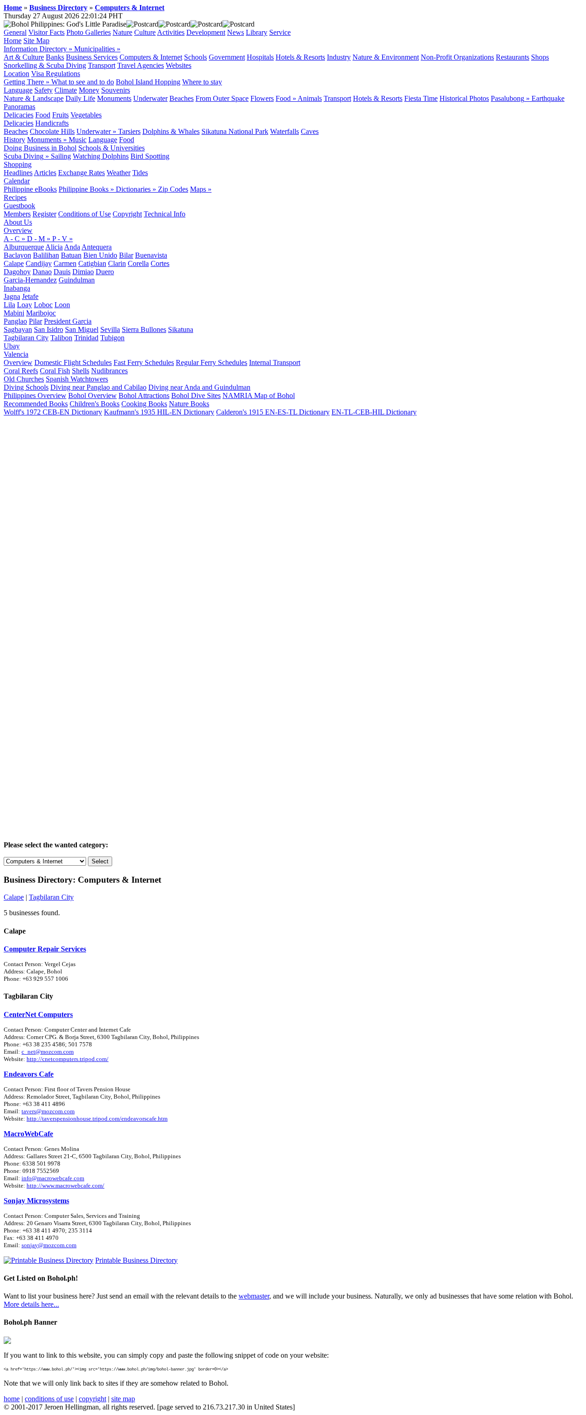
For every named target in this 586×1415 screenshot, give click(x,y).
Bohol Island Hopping (148, 82)
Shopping (18, 164)
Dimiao (83, 272)
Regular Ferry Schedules (211, 362)
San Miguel (81, 329)
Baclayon (17, 255)
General (15, 32)
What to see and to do (82, 82)
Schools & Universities (111, 148)
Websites (178, 65)
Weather (118, 173)
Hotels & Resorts (300, 57)
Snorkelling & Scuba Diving (45, 65)
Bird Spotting (149, 156)
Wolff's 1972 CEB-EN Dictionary (53, 412)
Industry (339, 57)
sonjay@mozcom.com (49, 1245)
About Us (18, 222)
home (12, 1399)
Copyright (127, 214)
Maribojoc (41, 313)
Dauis (62, 272)
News (235, 32)
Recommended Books (36, 404)
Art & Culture (24, 57)
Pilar (35, 321)
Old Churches (24, 379)
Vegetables (86, 115)
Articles (45, 173)
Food (42, 115)
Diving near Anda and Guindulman (199, 387)
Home (13, 7)
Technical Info (164, 214)
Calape (14, 263)
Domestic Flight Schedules (73, 362)
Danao (42, 272)
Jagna (12, 296)
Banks (55, 57)
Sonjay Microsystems (36, 1201)
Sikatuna (180, 329)
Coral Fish (55, 371)
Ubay (12, 346)
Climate (65, 90)
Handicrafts (52, 123)
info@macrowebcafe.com (53, 1178)
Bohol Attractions (144, 395)
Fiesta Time (421, 98)
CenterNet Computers (38, 1014)
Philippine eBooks (30, 189)
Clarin (117, 263)
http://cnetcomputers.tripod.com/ (68, 1059)
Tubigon (112, 338)
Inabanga (17, 288)
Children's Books (94, 404)
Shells (80, 371)
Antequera (96, 247)
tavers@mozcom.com (48, 1111)
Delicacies (18, 115)
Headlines (18, 173)
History (14, 140)
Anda (72, 247)
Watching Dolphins (101, 156)
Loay (24, 305)
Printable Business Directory (136, 1260)
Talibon (61, 338)
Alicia (54, 247)
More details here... (31, 1304)
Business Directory (58, 7)
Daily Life (80, 98)
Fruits (60, 115)
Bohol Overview (92, 395)
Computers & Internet (129, 7)
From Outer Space (222, 98)
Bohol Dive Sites (196, 395)
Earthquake (548, 98)
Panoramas (19, 107)
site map (123, 1399)
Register (44, 214)
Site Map (36, 40)
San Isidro (48, 329)
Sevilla (110, 329)
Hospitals (260, 57)
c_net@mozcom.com (48, 1051)
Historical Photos (464, 98)
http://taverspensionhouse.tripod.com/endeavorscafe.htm (97, 1118)
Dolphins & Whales (171, 131)
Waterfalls (284, 131)
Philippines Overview (35, 395)
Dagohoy (17, 272)
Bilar (126, 255)
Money (89, 90)
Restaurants (512, 57)
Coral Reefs (21, 371)
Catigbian (92, 263)
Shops (540, 57)
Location (16, 73)
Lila (9, 305)
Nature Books (189, 404)
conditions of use (49, 1399)
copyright (92, 1399)
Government (227, 57)
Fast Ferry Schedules (144, 362)
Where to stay (202, 82)
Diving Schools (26, 387)
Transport (101, 65)
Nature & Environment (386, 57)
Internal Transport (274, 362)
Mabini (14, 313)
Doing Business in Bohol (40, 148)
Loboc (43, 305)
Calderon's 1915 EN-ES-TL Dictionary (273, 412)
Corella (138, 263)
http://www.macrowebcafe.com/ (65, 1185)
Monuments (114, 98)
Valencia (16, 354)
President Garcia (68, 321)
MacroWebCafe (28, 1134)
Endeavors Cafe (29, 1074)
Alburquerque (24, 247)
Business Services (92, 57)
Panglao (15, 321)
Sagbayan (18, 329)
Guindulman (77, 280)
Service (280, 32)
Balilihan (46, 255)
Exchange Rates (81, 173)
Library (256, 32)
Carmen (65, 263)
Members (17, 214)
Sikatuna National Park (234, 131)
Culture (145, 32)
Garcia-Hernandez (30, 280)
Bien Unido (100, 255)
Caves (310, 131)
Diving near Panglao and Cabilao (98, 387)
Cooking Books (144, 404)
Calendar (17, 181)
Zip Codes (173, 189)
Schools (195, 57)
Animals (310, 98)
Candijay (39, 263)
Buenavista (151, 255)
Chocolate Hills (52, 131)
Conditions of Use (84, 214)
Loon (62, 305)
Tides (140, 173)
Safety (43, 90)
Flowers (262, 98)
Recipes (15, 197)
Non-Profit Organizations (457, 57)
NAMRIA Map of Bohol (258, 395)
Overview (18, 230)
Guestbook (19, 206)
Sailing (61, 156)
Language (18, 90)
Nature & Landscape (34, 98)
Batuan (71, 255)
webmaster (254, 1296)
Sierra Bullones (144, 329)
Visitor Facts (46, 32)
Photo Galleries (88, 32)
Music (78, 140)
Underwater (150, 98)
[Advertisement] (293, 485)
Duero (105, 272)
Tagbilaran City (26, 338)
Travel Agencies (140, 65)
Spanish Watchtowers (77, 379)
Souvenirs (115, 90)
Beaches (181, 98)
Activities (170, 32)
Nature (122, 32)
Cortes (160, 263)
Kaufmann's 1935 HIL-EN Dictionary (159, 412)
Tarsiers (129, 131)
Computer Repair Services (45, 949)
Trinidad (86, 338)
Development (205, 32)
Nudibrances (109, 371)
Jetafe (30, 296)
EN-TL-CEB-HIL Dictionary (374, 412)
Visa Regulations (55, 73)
